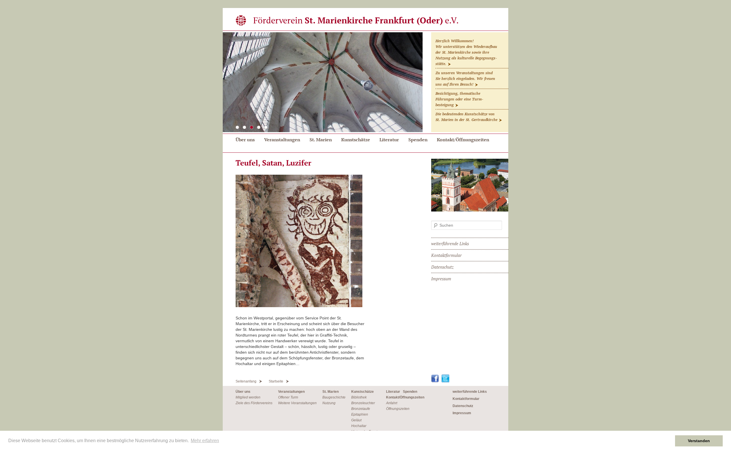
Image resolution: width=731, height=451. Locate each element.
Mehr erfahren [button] (205, 440)
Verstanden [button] (699, 440)
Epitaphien (359, 414)
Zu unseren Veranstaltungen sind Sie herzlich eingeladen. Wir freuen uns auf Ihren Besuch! (465, 78)
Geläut (356, 420)
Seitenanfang (246, 381)
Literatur (389, 139)
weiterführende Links (450, 243)
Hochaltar (358, 426)
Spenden (417, 139)
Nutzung (329, 403)
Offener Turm (288, 397)
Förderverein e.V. (356, 20)
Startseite (276, 381)
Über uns (245, 139)
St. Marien (321, 139)
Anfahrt (391, 403)
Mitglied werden (248, 397)
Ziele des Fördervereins (254, 403)
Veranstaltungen (282, 139)
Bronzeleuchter (363, 403)
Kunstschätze (355, 139)
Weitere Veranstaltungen (297, 403)
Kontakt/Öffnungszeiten (463, 139)
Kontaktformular (446, 255)
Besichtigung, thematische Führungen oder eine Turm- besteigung (459, 99)
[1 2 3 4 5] (365, 83)
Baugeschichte (334, 397)
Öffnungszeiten (397, 409)
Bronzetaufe (360, 409)
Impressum (441, 278)
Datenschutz (442, 267)
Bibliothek (359, 397)
